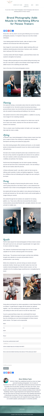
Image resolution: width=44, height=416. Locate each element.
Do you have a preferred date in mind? (11, 341)
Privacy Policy (20, 414)
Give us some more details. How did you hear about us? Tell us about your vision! (20, 351)
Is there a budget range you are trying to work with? (14, 346)
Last (23, 327)
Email (4, 330)
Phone (4, 335)
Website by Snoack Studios (28, 414)
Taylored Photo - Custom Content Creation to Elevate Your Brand (7, 2)
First (4, 327)
